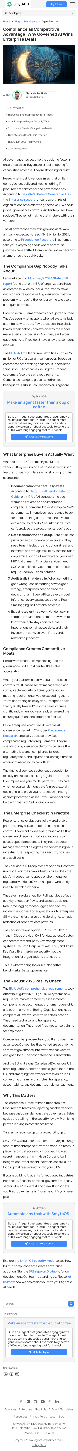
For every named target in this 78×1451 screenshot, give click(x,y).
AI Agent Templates (61, 1409)
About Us (40, 1409)
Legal (52, 1416)
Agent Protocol (50, 21)
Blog (17, 21)
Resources (20, 1416)
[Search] (71, 1304)
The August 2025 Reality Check (25, 141)
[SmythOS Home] (18, 4)
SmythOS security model (37, 1261)
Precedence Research (37, 239)
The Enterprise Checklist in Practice (27, 135)
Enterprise (25, 1409)
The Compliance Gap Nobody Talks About (30, 114)
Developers (30, 21)
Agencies (10, 1409)
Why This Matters (17, 148)
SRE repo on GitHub (43, 1271)
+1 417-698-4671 (43, 1433)
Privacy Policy (38, 1416)
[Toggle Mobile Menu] (72, 4)
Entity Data (39, 1445)
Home (6, 21)
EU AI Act (15, 353)
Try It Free (56, 4)
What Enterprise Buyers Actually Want (28, 121)
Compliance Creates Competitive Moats (30, 128)
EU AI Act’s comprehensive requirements (38, 988)
